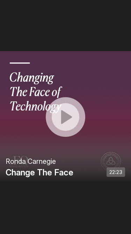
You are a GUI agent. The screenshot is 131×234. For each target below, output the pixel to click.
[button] (65, 117)
